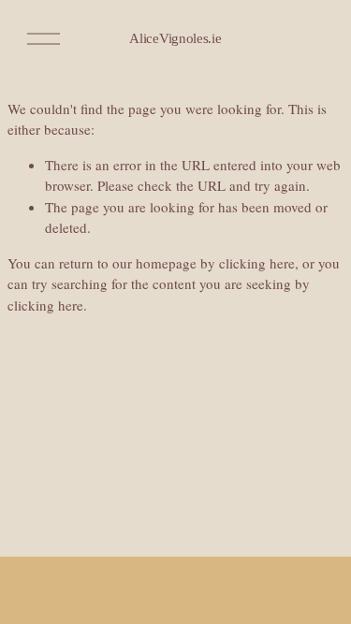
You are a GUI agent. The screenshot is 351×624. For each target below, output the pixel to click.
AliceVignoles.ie (175, 38)
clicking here (257, 263)
